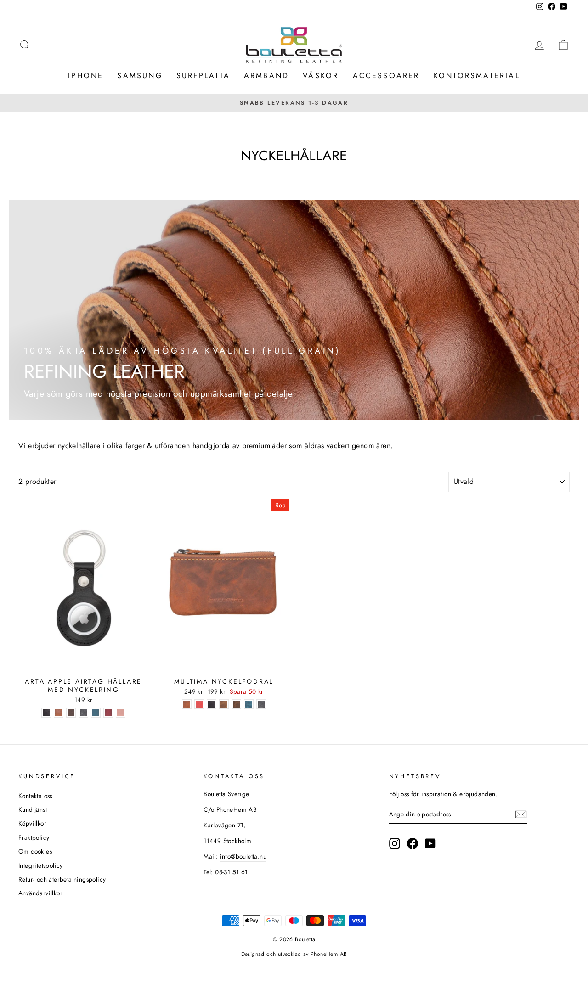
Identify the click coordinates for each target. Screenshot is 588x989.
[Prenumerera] (521, 814)
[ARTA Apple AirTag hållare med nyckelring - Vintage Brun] (71, 712)
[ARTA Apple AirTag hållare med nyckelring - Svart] (46, 712)
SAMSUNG (139, 75)
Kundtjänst (32, 809)
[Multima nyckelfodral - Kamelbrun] (224, 704)
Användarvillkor (40, 893)
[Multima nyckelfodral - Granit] (261, 704)
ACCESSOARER (386, 75)
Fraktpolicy (33, 837)
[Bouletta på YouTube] (430, 843)
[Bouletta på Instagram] (394, 843)
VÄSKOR (321, 75)
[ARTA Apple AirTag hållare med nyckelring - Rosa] (120, 712)
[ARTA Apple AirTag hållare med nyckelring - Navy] (95, 712)
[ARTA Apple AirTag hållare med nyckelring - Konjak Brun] (58, 712)
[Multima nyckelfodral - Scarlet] (199, 704)
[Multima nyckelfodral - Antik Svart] (211, 704)
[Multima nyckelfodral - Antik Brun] (236, 704)
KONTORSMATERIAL (477, 75)
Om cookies (35, 851)
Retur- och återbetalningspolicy (62, 879)
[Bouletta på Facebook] (412, 843)
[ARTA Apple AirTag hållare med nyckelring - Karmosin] (108, 712)
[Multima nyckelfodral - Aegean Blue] (248, 704)
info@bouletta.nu (243, 856)
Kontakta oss (35, 795)
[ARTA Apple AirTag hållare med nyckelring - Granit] (83, 712)
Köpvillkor (32, 823)
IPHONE (85, 75)
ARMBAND (266, 75)
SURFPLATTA (203, 75)
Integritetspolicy (40, 865)
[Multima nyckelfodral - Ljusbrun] (186, 704)
